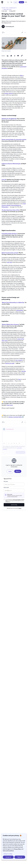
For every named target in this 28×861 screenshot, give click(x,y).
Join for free (14, 504)
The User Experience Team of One (10, 210)
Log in (15, 2)
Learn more (10, 405)
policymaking (19, 310)
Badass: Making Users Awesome (10, 324)
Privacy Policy (17, 849)
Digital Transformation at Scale (10, 252)
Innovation (7, 9)
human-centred (8, 93)
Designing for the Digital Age (9, 118)
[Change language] (11, 2)
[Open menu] (26, 2)
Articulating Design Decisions (9, 233)
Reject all (19, 857)
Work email (6, 487)
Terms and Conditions (8, 850)
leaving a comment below (15, 417)
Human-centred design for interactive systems (14, 139)
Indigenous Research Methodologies (11, 163)
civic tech (9, 262)
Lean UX (4, 179)
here (19, 379)
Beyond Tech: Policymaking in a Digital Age (13, 302)
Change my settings (8, 853)
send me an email (9, 363)
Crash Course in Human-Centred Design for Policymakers (14, 205)
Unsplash (9, 50)
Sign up (21, 2)
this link (24, 371)
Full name (6, 481)
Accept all (8, 857)
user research (19, 360)
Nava (21, 75)
